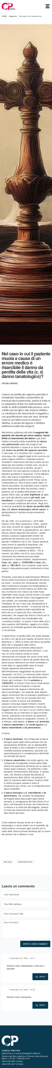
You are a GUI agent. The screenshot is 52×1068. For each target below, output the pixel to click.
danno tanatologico (25, 862)
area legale (8, 862)
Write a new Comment (35, 943)
